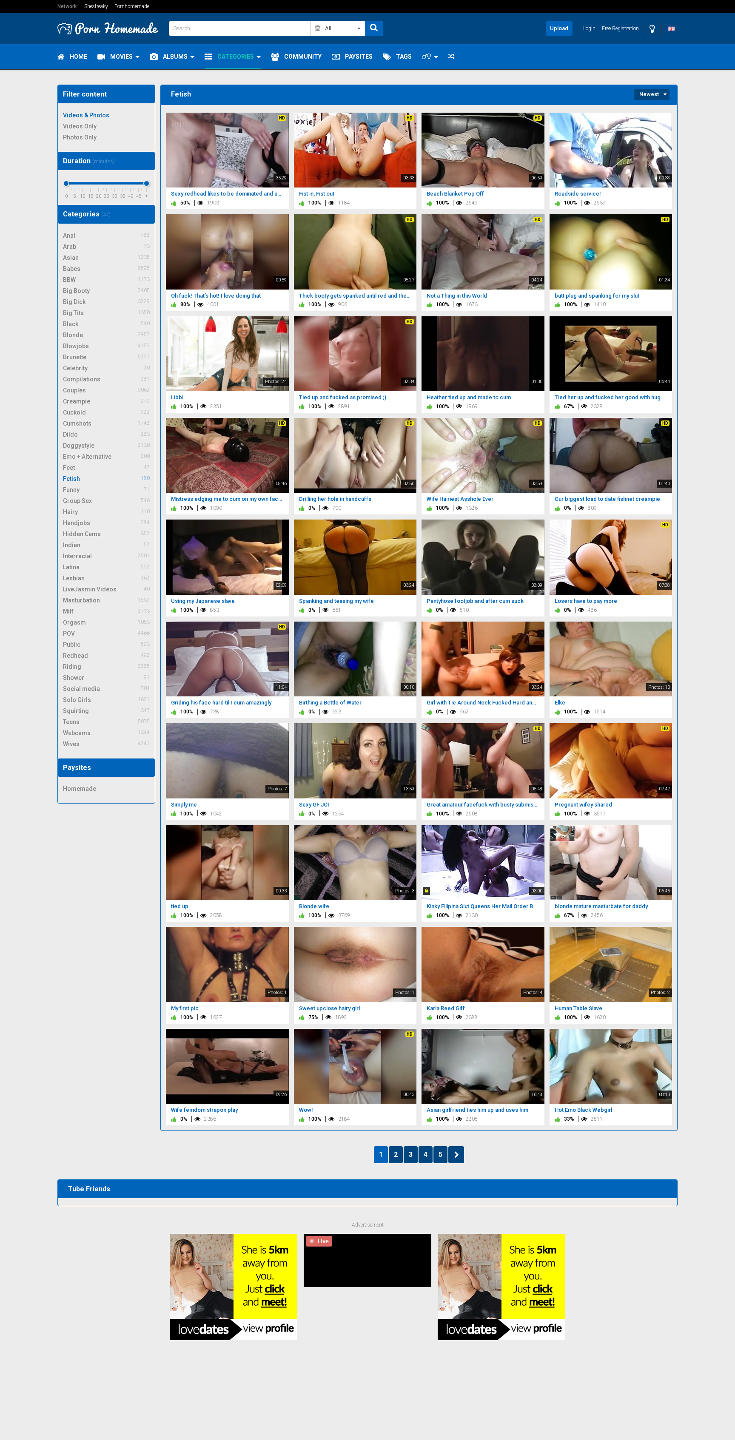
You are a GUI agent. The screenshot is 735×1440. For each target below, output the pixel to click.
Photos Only (80, 137)
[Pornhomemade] (110, 28)
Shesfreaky (96, 6)
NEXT (456, 1154)
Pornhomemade (131, 6)
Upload (559, 28)
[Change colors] (652, 28)
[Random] (451, 56)
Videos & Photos (86, 115)
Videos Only (80, 126)
